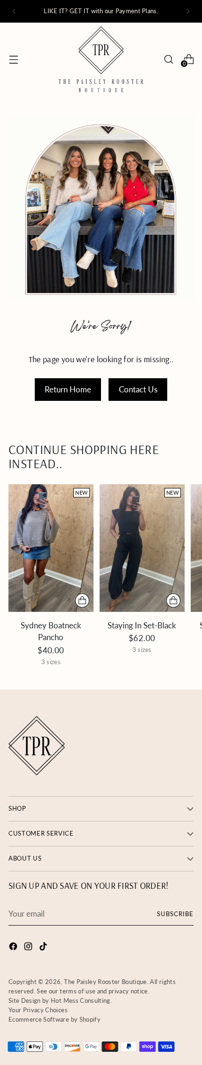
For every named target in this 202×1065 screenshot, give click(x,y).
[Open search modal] (168, 59)
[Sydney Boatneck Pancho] (50, 548)
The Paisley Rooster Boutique (105, 981)
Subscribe (175, 914)
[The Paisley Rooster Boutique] (101, 59)
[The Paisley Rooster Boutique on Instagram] (29, 948)
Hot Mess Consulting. (81, 1000)
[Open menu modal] (13, 59)
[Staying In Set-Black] (142, 548)
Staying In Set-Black (142, 625)
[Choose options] (82, 600)
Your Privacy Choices (38, 1010)
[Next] (188, 11)
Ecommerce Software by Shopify (54, 1019)
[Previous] (14, 11)
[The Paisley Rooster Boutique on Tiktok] (44, 948)
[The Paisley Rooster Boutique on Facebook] (14, 948)
